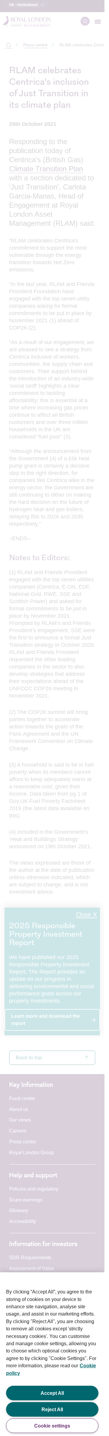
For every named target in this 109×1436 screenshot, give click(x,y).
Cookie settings (52, 1425)
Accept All (52, 1393)
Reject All (52, 1409)
